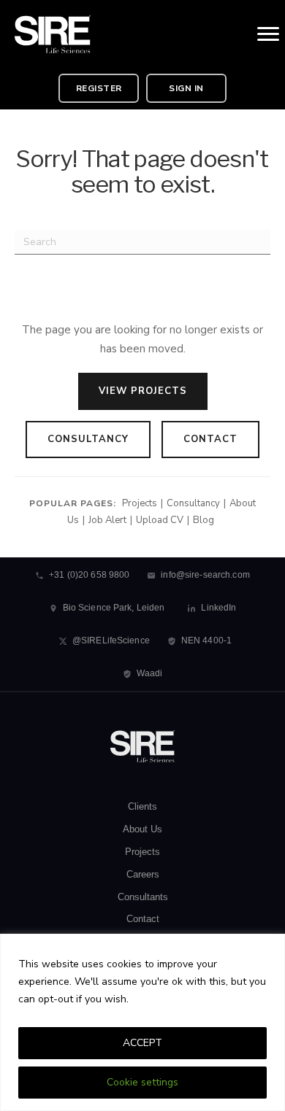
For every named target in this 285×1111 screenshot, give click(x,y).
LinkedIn (218, 608)
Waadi (150, 673)
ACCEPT (142, 1043)
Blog (203, 520)
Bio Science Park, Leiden (114, 608)
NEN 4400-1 (206, 640)
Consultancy (88, 439)
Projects (139, 503)
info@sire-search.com (205, 575)
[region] (142, 1022)
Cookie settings (142, 1082)
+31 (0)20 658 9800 (89, 575)
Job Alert (107, 520)
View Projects (143, 391)
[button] (98, 88)
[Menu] (268, 34)
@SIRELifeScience (111, 640)
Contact (210, 439)
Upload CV (159, 520)
